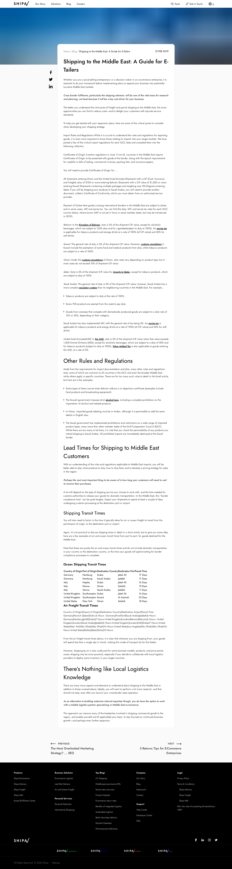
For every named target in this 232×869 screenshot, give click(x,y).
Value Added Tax (122, 346)
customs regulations (151, 244)
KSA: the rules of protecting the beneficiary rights (196, 808)
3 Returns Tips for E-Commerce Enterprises (160, 748)
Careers (81, 4)
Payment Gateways (104, 823)
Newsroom (141, 789)
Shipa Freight (19, 789)
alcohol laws (112, 400)
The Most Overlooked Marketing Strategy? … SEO (72, 748)
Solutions (56, 4)
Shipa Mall (18, 795)
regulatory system (88, 287)
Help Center (141, 809)
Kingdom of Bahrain (89, 225)
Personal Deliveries (63, 804)
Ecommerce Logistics (64, 778)
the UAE (99, 339)
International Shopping (65, 809)
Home (66, 51)
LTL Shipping (101, 778)
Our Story (40, 4)
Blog (68, 4)
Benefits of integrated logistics (109, 806)
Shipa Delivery (20, 784)
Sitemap (56, 863)
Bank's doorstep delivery (106, 817)
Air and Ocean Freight (64, 789)
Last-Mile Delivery (62, 784)
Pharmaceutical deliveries (107, 828)
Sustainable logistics (104, 812)
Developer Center (144, 815)
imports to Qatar (121, 272)
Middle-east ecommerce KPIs (108, 784)
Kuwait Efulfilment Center (24, 800)
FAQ (138, 820)
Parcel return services (105, 789)
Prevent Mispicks (103, 795)
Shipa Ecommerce (22, 778)
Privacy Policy (183, 778)
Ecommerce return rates (106, 800)
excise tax (162, 228)
